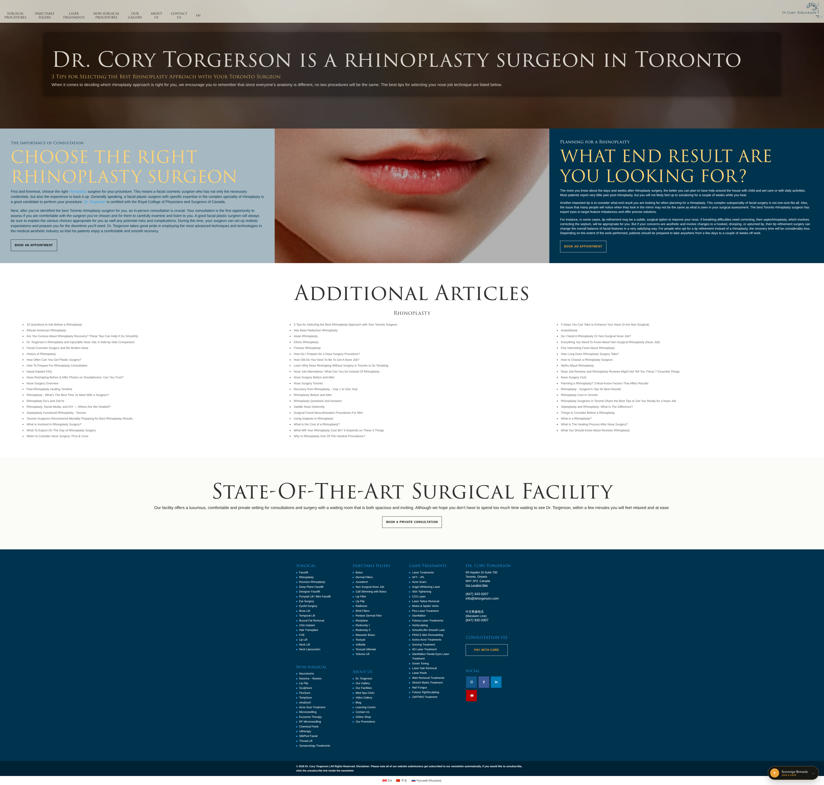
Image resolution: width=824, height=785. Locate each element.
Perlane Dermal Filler (369, 615)
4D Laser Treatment (424, 649)
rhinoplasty (78, 191)
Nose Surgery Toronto (308, 383)
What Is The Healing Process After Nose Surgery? (594, 424)
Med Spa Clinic (365, 692)
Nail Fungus (419, 687)
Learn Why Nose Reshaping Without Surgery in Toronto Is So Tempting (341, 365)
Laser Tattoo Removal (425, 601)
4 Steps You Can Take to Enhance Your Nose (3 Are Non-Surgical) (605, 324)
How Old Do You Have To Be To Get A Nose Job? (326, 359)
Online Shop (363, 716)
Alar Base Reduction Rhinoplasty (316, 330)
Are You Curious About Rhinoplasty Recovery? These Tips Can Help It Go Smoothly (82, 336)
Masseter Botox (365, 634)
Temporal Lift (307, 615)
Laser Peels (419, 672)
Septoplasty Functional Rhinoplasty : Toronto (56, 412)
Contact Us (362, 712)
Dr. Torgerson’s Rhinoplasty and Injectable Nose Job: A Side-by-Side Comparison (81, 342)
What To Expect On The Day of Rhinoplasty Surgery (61, 430)
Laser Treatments (423, 572)
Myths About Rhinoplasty (577, 365)
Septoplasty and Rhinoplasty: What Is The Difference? (597, 406)
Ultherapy (305, 731)
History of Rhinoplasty (41, 354)
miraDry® (305, 702)
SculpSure (305, 688)
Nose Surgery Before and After (314, 377)
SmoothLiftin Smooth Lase (428, 630)
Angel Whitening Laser (426, 586)
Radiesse (361, 606)
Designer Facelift (309, 591)
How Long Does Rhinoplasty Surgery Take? (590, 354)
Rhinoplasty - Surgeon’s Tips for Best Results (591, 389)
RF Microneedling (310, 721)
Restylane (362, 620)
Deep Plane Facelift (311, 586)
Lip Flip (303, 683)
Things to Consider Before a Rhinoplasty (588, 412)
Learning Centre (366, 707)
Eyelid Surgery (308, 606)
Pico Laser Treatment (425, 610)
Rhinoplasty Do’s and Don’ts (45, 401)
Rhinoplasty (306, 577)
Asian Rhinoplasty (306, 336)
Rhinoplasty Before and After (313, 395)
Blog (358, 702)
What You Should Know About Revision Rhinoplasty (595, 430)
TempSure (305, 697)
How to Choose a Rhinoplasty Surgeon (587, 359)
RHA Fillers (363, 610)
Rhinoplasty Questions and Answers (318, 401)
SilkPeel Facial (308, 736)
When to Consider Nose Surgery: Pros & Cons (57, 436)
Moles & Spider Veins (425, 606)
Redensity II (363, 630)
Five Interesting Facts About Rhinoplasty (588, 348)
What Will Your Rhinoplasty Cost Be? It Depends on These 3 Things (339, 430)
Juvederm (362, 581)
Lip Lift (303, 639)
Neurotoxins (306, 673)
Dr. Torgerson (95, 202)
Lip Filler (361, 596)
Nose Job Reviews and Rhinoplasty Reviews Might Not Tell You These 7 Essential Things (620, 371)
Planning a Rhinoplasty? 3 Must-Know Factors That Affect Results (604, 383)
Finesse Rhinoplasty (307, 348)
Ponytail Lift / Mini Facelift (315, 596)
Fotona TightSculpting (425, 692)
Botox (359, 572)
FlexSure (304, 692)
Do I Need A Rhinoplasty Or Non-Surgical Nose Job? (596, 336)
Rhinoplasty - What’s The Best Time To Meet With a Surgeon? (68, 395)
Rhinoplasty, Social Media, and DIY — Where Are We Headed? (69, 406)
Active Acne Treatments (426, 639)
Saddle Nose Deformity (309, 406)
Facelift (303, 572)
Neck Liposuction (309, 649)
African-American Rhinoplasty (46, 330)
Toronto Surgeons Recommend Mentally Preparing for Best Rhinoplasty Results (80, 418)
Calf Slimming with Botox (371, 591)
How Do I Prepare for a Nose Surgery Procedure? (327, 354)
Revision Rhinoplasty (312, 581)
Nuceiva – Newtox (310, 678)
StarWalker (419, 615)
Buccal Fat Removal (311, 620)
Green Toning (420, 663)
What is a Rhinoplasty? (576, 418)
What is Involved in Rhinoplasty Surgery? (54, 424)
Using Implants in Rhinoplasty (313, 418)
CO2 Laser (419, 596)
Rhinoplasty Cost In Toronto (579, 395)
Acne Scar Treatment (312, 707)
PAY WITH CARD (486, 650)
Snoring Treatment (423, 644)
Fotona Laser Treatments (427, 620)
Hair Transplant (308, 630)
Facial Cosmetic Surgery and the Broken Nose (57, 348)
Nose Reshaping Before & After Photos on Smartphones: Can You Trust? (75, 377)
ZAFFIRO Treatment (424, 697)
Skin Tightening (421, 591)
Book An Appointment (34, 245)
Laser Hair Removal (424, 668)
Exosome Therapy (310, 716)
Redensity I (363, 625)
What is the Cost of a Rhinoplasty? (317, 424)
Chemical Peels (308, 726)
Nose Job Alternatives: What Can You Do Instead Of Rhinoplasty (337, 371)
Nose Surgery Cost (573, 377)
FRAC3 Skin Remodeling (427, 634)
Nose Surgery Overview (42, 383)
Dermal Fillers (364, 577)
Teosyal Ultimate (366, 649)
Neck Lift (304, 644)
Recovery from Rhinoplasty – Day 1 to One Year (326, 389)
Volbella (360, 644)
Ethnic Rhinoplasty (306, 342)
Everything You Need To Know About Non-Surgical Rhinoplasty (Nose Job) (610, 342)
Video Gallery (364, 697)
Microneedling (308, 712)
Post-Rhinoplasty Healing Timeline (49, 389)
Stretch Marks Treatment (427, 682)
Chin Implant (307, 625)
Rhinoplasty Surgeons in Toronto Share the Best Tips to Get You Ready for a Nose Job (618, 401)
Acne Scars (419, 581)
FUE (302, 634)
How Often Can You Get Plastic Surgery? (54, 359)
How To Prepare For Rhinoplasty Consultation (57, 365)
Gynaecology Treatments (314, 745)
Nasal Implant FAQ (39, 371)
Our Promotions (365, 721)
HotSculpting (420, 625)
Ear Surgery (306, 601)
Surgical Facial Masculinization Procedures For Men (328, 412)
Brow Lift (304, 610)
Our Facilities (364, 688)
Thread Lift (305, 741)
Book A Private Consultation (412, 522)
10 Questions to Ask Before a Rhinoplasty (54, 324)
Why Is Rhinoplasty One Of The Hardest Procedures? (329, 436)
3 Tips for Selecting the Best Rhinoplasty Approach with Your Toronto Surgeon (345, 324)
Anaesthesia (569, 330)
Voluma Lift (362, 654)
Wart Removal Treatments (428, 677)
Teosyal (360, 639)
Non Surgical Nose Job (370, 586)
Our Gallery (363, 683)
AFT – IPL (418, 577)
